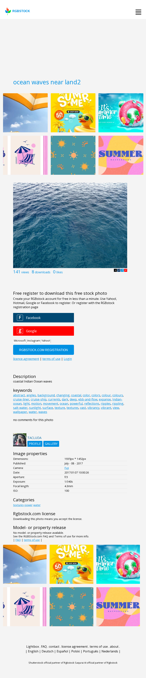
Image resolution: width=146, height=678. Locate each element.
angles (31, 395)
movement (50, 403)
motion (36, 403)
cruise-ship (39, 399)
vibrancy (93, 408)
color (86, 395)
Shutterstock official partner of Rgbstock (51, 662)
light (26, 403)
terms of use (32, 540)
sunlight (35, 408)
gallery (51, 444)
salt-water (20, 408)
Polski (75, 651)
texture (60, 408)
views (25, 272)
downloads (42, 272)
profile (35, 444)
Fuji (66, 468)
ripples (106, 403)
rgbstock (21, 11)
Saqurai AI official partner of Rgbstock (96, 662)
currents (54, 399)
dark (65, 399)
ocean (64, 403)
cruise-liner (21, 399)
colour (106, 395)
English (33, 651)
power (29, 505)
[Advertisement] (73, 47)
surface (47, 408)
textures (73, 408)
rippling (117, 403)
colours (117, 395)
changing (63, 395)
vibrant (106, 408)
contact (54, 646)
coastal (76, 395)
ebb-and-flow (87, 399)
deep (73, 399)
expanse (105, 399)
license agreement (74, 646)
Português (90, 651)
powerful (76, 403)
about (114, 646)
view (116, 408)
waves (42, 412)
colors (95, 395)
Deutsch (47, 651)
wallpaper (20, 412)
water (33, 412)
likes (59, 272)
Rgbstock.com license (34, 514)
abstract (19, 395)
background (46, 395)
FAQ (18, 540)
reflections (91, 403)
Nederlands (110, 651)
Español (62, 651)
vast (83, 408)
